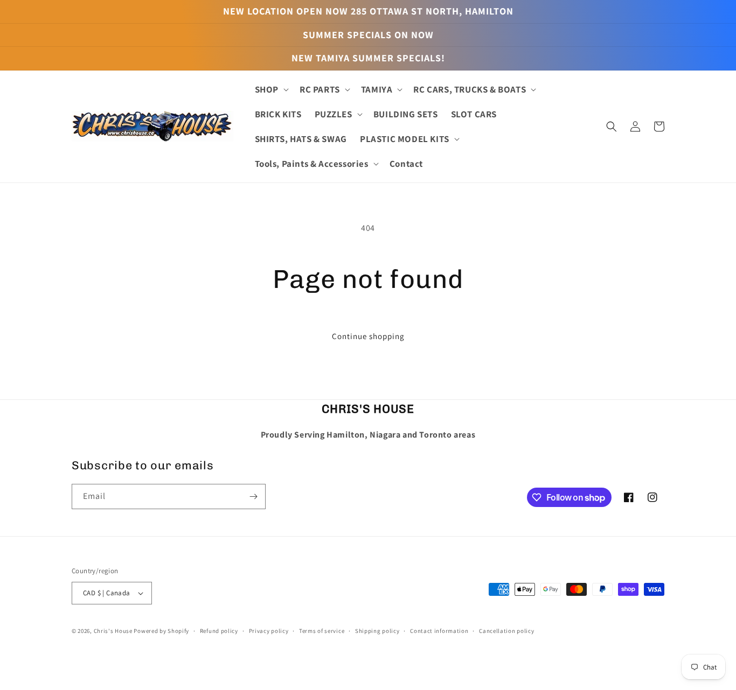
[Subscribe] (253, 496)
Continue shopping (368, 336)
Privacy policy (269, 631)
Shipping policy (377, 631)
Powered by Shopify (161, 631)
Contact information (439, 631)
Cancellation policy (506, 631)
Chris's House (113, 631)
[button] (270, 89)
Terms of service (321, 631)
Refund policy (219, 631)
